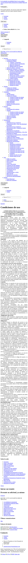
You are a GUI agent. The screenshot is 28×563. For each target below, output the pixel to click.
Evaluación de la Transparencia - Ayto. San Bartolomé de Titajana (17, 132)
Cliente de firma (13, 529)
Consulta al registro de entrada (17, 97)
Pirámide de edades (14, 85)
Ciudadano (6, 91)
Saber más (17, 554)
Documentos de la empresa (13, 109)
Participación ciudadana (12, 140)
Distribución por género (15, 82)
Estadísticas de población (12, 79)
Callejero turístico (14, 78)
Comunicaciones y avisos (13, 172)
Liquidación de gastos (15, 146)
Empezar (3, 495)
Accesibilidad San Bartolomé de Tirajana (13, 472)
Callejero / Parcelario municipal (17, 70)
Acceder (3, 33)
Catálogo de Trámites (12, 87)
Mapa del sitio (10, 173)
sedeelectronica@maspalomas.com (12, 546)
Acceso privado (4, 2)
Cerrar (2, 13)
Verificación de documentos (13, 167)
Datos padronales (11, 101)
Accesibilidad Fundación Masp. (11, 503)
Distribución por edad (15, 81)
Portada (8, 121)
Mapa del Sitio (7, 514)
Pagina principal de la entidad (15, 2)
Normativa (9, 162)
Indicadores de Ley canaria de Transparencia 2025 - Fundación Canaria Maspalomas (16, 128)
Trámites (6, 86)
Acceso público (21, 1)
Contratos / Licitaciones (15, 62)
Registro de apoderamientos (13, 104)
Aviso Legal (6, 506)
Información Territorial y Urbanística (15, 69)
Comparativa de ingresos (15, 149)
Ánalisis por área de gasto (16, 154)
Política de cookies (11, 158)
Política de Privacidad (12, 160)
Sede (5, 157)
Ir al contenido (4, 1)
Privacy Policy (10, 161)
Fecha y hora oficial (11, 164)
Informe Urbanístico (14, 74)
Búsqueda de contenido (12, 175)
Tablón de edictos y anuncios (13, 67)
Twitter (8, 43)
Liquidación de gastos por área (17, 148)
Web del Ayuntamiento (9, 515)
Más (2, 521)
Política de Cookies (8, 510)
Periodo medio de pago (15, 156)
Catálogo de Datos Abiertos (13, 137)
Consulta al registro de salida (16, 98)
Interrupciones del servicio (13, 168)
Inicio (15, 1)
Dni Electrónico (13, 527)
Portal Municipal (10, 179)
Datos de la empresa (11, 117)
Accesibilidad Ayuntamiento (10, 502)
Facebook (9, 42)
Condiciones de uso (11, 169)
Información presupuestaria (13, 141)
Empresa (6, 106)
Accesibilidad (11, 1)
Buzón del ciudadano (12, 180)
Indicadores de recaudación (13, 130)
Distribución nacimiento (15, 83)
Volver (2, 485)
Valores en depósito (11, 116)
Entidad (5, 177)
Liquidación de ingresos (15, 145)
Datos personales (11, 102)
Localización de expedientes (16, 77)
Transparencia (7, 120)
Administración (7, 504)
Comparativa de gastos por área (17, 150)
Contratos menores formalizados (17, 63)
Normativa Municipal (12, 59)
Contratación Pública (11, 61)
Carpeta (8, 93)
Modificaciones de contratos (16, 66)
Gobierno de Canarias (17, 528)
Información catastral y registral (17, 75)
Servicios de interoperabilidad (14, 176)
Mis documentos (10, 94)
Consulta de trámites (14, 100)
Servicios (6, 58)
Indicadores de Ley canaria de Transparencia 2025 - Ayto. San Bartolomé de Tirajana (17, 124)
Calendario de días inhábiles (13, 165)
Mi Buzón (9, 105)
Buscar (5, 49)
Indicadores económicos (15, 144)
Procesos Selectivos (11, 90)
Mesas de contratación (15, 65)
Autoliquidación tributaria (13, 89)
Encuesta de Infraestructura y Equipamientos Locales (16, 72)
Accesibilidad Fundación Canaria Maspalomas (14, 474)
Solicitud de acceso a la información (15, 138)
